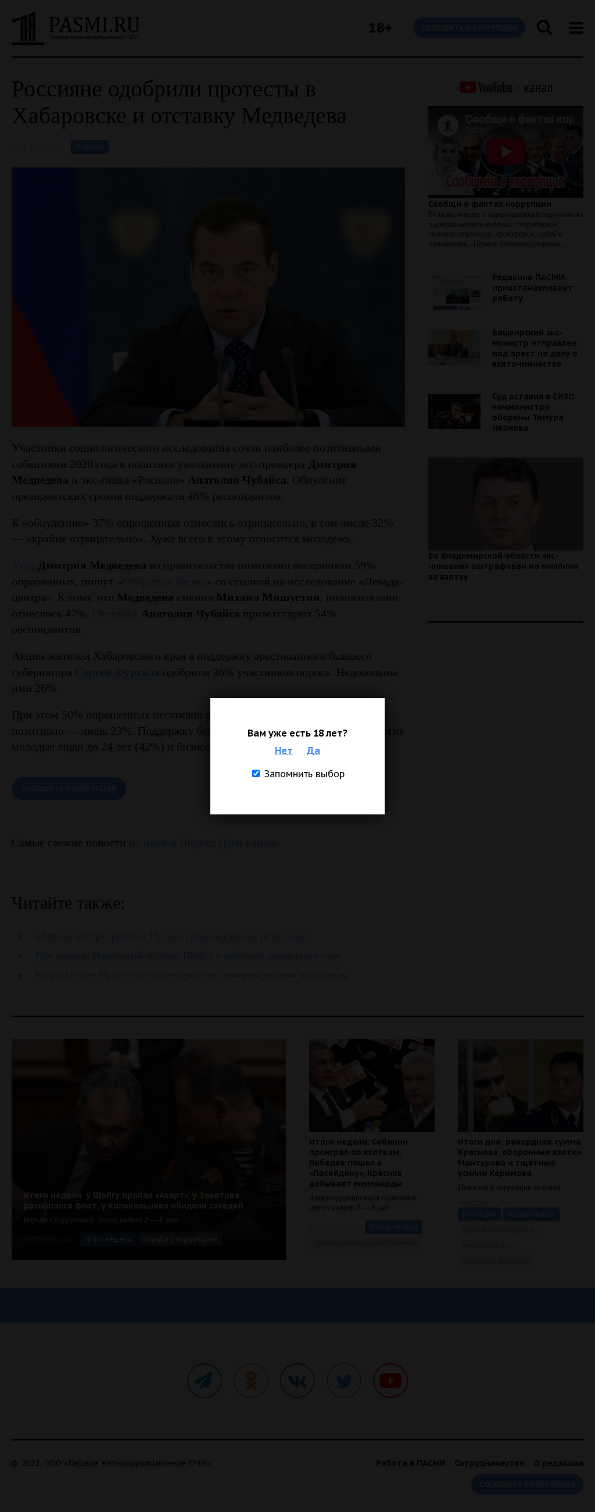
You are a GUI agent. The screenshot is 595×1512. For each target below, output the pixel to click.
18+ (380, 28)
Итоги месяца (393, 1227)
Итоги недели (108, 1239)
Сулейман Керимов (496, 1261)
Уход (23, 565)
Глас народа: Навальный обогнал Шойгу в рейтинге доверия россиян (188, 956)
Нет (284, 750)
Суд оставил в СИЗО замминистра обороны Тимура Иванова (533, 412)
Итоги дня (480, 1214)
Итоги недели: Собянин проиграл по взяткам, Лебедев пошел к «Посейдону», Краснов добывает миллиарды (358, 1162)
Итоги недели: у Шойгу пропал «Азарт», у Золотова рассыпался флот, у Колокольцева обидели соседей (133, 1200)
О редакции (558, 1463)
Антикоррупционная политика (365, 1242)
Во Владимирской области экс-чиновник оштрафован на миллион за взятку (503, 566)
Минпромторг (486, 1245)
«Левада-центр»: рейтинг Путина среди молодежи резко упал (171, 936)
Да (313, 750)
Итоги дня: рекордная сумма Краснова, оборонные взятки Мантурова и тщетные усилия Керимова (520, 1157)
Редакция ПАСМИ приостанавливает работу (532, 287)
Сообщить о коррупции (469, 27)
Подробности (531, 1214)
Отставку (115, 613)
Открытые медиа (164, 581)
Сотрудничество (489, 1463)
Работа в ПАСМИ (411, 1463)
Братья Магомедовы (498, 1229)
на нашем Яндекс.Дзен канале (204, 842)
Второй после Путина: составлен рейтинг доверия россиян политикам (191, 975)
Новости (90, 146)
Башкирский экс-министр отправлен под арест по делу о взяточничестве (535, 348)
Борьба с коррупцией (180, 1239)
